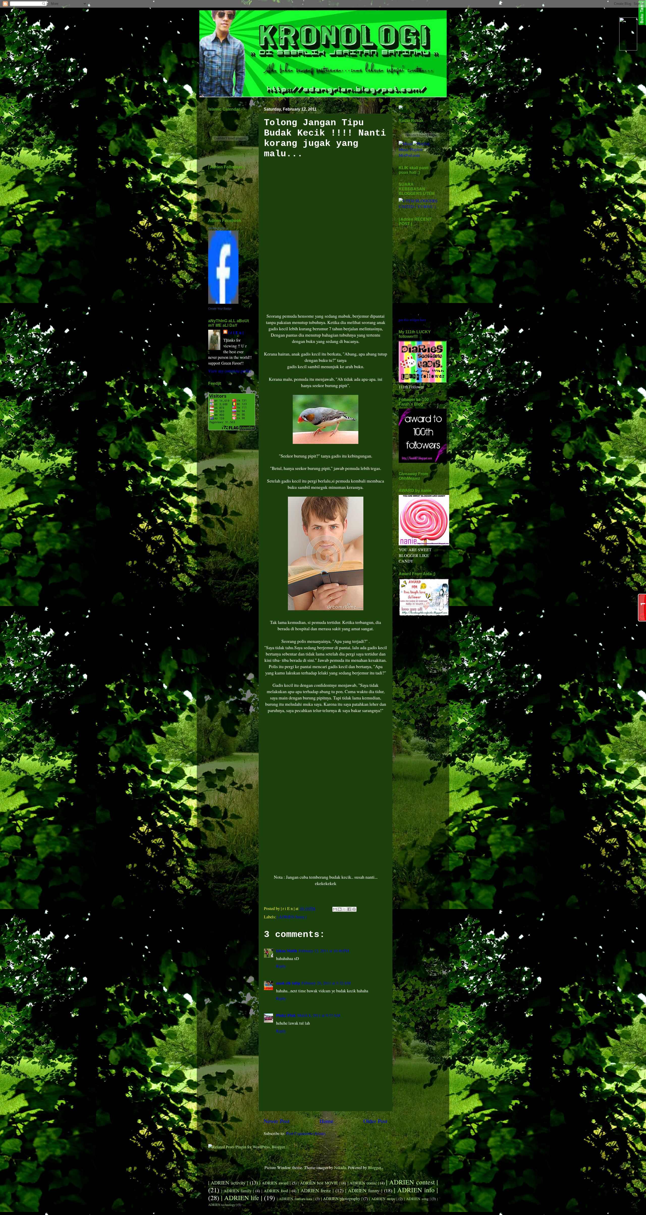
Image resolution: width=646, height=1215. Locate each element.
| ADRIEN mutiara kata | (295, 1198)
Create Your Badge (219, 308)
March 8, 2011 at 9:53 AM (318, 1015)
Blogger (374, 1167)
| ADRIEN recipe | (383, 1198)
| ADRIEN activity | (228, 1182)
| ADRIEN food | (275, 1191)
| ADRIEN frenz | (316, 1190)
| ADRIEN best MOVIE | (319, 1183)
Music (404, 149)
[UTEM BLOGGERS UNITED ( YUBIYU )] (418, 206)
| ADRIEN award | (274, 1183)
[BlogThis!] (339, 909)
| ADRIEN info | (416, 1189)
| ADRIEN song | (417, 1198)
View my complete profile (229, 371)
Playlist (416, 149)
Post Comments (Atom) (305, 1133)
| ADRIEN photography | (341, 1198)
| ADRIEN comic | (363, 1183)
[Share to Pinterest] (354, 909)
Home (326, 1121)
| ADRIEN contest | (412, 1182)
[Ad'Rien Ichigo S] (223, 302)
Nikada (340, 1167)
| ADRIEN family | (237, 1191)
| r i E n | (236, 333)
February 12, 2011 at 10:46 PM (324, 950)
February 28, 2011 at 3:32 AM (326, 983)
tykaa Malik (286, 951)
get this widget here (412, 319)
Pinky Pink (286, 1015)
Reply (281, 966)
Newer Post (276, 1121)
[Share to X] (344, 909)
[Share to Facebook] (349, 909)
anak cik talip (288, 983)
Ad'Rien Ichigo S (218, 228)
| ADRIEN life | (241, 1197)
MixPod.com (409, 155)
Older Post (375, 1121)
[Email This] (334, 909)
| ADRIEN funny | (292, 917)
